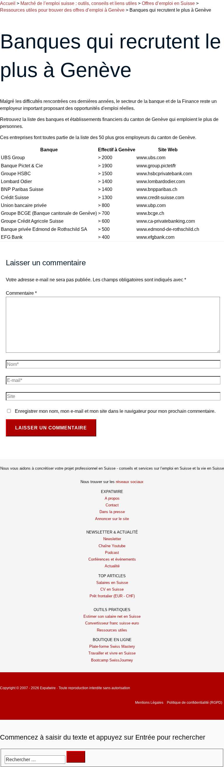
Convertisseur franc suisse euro (112, 623)
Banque (49, 149)
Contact (112, 505)
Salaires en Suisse (112, 582)
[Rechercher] (75, 757)
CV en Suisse (112, 589)
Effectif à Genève (116, 149)
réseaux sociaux (130, 482)
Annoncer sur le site (112, 519)
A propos (112, 498)
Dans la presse (112, 512)
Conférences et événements (112, 559)
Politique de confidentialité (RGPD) (194, 703)
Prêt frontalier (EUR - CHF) (112, 596)
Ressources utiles (112, 630)
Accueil (7, 3)
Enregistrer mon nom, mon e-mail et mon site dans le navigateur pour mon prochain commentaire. (115, 411)
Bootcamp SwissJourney (112, 660)
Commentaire (21, 293)
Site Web (168, 149)
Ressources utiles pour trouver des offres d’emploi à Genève (62, 10)
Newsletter (112, 539)
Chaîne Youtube (112, 546)
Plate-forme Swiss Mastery (112, 646)
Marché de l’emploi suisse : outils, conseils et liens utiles (78, 3)
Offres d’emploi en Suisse (168, 3)
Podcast (112, 552)
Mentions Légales (149, 703)
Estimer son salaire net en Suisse (112, 616)
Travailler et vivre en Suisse (112, 653)
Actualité (112, 566)
